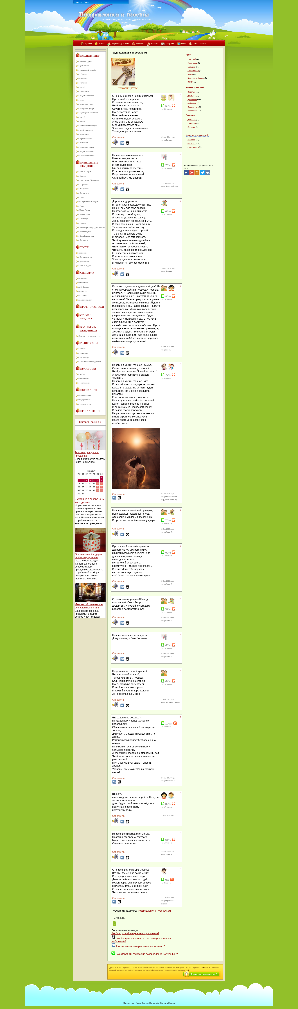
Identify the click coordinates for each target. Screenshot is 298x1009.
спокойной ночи (84, 396)
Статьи (138, 1003)
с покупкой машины (86, 151)
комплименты (83, 378)
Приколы (140, 43)
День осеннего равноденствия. (90, 336)
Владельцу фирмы (195, 78)
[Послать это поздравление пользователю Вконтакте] (122, 144)
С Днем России (84, 210)
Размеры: (190, 115)
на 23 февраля (83, 287)
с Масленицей (83, 357)
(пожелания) (193, 147)
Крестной (191, 59)
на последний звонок (86, 156)
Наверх (172, 1003)
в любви (81, 374)
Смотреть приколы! (90, 422)
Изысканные (193, 107)
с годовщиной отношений (88, 113)
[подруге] (163, 205)
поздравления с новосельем (154, 910)
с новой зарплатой (85, 130)
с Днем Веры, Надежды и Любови (91, 227)
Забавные (191, 103)
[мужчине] (170, 798)
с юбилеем (82, 74)
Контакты (164, 1003)
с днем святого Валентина (88, 180)
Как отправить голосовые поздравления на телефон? (147, 954)
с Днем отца (83, 240)
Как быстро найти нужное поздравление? (135, 933)
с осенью (81, 121)
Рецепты (154, 43)
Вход (86, 2)
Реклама (145, 1003)
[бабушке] (163, 100)
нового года (83, 283)
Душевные (192, 100)
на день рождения (85, 300)
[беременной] (170, 100)
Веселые (191, 92)
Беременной (193, 71)
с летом (81, 100)
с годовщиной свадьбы (87, 70)
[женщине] (170, 290)
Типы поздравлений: (195, 87)
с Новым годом (84, 266)
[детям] (170, 369)
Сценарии (87, 272)
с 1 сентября (83, 219)
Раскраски (169, 43)
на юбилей (82, 295)
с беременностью (85, 138)
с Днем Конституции (86, 236)
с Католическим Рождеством (89, 362)
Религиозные (89, 343)
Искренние (192, 111)
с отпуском (82, 83)
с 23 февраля (83, 185)
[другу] (163, 290)
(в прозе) (191, 140)
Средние (191, 127)
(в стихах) (191, 143)
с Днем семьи (83, 193)
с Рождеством (83, 189)
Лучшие (88, 43)
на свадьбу (82, 78)
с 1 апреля (82, 223)
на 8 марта (82, 291)
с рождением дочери (86, 109)
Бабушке (191, 67)
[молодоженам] (163, 159)
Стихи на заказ (199, 43)
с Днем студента (84, 232)
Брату (190, 74)
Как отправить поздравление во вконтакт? (140, 946)
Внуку (189, 82)
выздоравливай (84, 400)
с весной (81, 117)
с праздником (83, 261)
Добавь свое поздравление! (203, 974)
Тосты (84, 247)
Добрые (190, 96)
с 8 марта (82, 176)
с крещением (83, 353)
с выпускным (83, 91)
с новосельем (83, 134)
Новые (101, 43)
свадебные (82, 253)
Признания (88, 368)
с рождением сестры (86, 147)
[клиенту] (163, 874)
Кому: (188, 55)
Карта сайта (154, 1003)
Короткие (191, 123)
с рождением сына (85, 104)
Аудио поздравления (120, 43)
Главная (78, 2)
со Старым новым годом (88, 202)
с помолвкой (83, 143)
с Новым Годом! (84, 172)
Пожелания (88, 389)
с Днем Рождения (85, 61)
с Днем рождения (85, 257)
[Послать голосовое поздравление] (115, 144)
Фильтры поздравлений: (197, 135)
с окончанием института (87, 126)
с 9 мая (81, 206)
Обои (183, 43)
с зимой (81, 87)
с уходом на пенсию (86, 96)
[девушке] (163, 369)
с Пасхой (81, 349)
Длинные (191, 120)
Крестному (192, 63)
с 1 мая (81, 197)
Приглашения (90, 411)
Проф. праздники (92, 306)
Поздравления (90, 55)
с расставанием (84, 383)
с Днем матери (84, 214)
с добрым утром (84, 404)
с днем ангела (83, 66)
